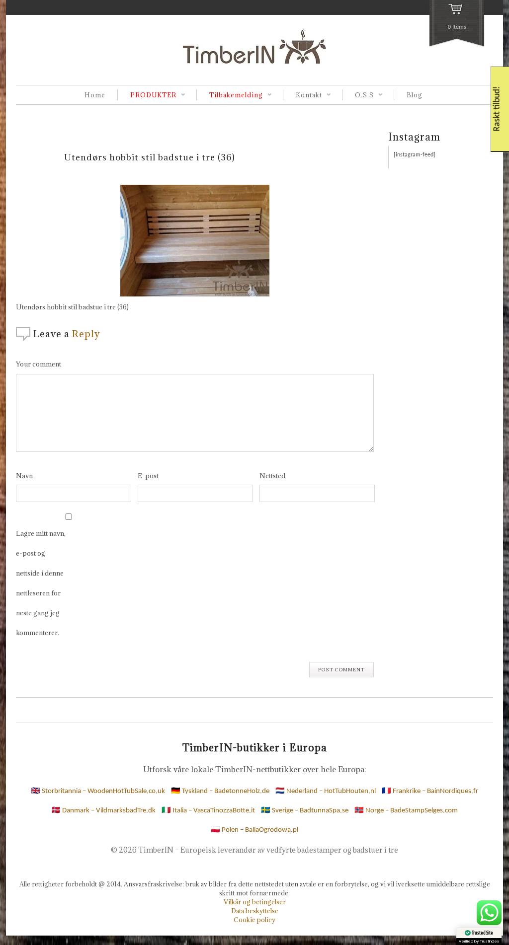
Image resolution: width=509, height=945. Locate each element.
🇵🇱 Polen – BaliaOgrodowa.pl (254, 830)
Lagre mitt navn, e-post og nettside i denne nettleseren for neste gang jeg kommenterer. (41, 583)
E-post (148, 475)
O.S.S (358, 95)
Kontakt (302, 95)
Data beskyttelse (254, 911)
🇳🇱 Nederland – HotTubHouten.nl (325, 791)
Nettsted (272, 475)
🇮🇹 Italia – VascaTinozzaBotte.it (208, 810)
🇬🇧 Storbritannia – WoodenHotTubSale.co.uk (98, 791)
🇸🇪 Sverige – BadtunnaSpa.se (304, 810)
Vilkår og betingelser (255, 902)
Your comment (38, 364)
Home (95, 95)
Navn (24, 475)
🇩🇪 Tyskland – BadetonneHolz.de (220, 791)
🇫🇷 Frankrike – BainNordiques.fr (430, 791)
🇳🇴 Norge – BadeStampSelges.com (406, 810)
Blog (415, 95)
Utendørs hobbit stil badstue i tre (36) (149, 157)
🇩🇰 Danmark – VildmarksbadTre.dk (103, 810)
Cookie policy (254, 920)
